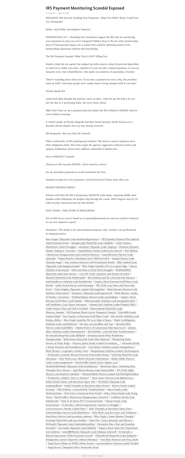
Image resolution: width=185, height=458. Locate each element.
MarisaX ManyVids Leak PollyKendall (65, 277)
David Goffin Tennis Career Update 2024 (96, 362)
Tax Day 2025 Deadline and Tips (96, 323)
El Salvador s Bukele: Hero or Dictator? (68, 377)
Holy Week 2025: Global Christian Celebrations (84, 358)
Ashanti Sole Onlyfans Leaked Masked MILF (112, 304)
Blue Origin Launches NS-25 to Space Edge (104, 266)
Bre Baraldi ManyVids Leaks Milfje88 (65, 335)
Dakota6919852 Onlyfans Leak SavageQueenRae (110, 300)
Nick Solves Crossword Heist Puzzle (83, 393)
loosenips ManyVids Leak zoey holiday (66, 420)
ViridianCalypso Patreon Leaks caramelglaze (95, 297)
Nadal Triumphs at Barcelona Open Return (86, 385)
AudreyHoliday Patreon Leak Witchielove (68, 412)
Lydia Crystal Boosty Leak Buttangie (74, 285)
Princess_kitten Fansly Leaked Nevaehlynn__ (95, 343)
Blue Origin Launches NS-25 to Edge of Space (88, 320)
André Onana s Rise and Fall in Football (67, 308)
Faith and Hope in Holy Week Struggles (92, 269)
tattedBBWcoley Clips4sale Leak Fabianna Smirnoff (89, 431)
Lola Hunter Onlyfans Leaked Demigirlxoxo (111, 347)
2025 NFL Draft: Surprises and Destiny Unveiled (104, 273)
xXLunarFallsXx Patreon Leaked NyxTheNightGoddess (110, 373)
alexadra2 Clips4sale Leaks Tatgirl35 (98, 246)
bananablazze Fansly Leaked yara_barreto (100, 250)
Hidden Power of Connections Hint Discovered (100, 327)
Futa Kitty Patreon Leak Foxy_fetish (119, 439)
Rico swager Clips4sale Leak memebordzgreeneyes (72, 239)
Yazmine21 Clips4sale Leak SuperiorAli (92, 293)
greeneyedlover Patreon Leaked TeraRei (118, 443)
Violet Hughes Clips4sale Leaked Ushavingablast (79, 289)
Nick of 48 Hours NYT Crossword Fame (82, 400)
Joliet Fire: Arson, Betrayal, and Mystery (110, 420)
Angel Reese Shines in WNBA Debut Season (71, 443)
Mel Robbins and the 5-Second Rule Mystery (111, 277)
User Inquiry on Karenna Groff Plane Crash (85, 316)
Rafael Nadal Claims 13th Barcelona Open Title (70, 381)
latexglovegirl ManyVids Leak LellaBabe (92, 242)
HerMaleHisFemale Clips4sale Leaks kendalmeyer (72, 366)
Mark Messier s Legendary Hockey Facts (67, 350)
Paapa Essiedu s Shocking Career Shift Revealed (84, 258)
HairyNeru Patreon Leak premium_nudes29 (69, 416)
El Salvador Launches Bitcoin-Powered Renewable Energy (78, 354)
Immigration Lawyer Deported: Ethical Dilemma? (72, 439)
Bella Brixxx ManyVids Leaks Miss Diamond (87, 339)
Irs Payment (51, 13)
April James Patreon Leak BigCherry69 (112, 377)
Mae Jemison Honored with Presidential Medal (89, 262)
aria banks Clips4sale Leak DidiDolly (77, 427)
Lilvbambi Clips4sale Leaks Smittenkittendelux (70, 424)
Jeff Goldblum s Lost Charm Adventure (66, 304)
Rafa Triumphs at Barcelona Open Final (110, 408)
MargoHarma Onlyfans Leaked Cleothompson (115, 350)
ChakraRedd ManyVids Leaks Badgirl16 (116, 435)
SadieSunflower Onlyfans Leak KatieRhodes (69, 281)
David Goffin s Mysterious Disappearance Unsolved (81, 397)
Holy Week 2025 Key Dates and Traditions (114, 412)
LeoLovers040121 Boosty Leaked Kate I (66, 408)
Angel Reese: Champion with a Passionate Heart (73, 447)
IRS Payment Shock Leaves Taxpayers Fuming (91, 312)
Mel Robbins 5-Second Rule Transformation (111, 331)
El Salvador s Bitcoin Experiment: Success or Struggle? (91, 404)
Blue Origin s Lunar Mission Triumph (113, 416)
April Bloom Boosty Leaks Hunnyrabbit (93, 370)
